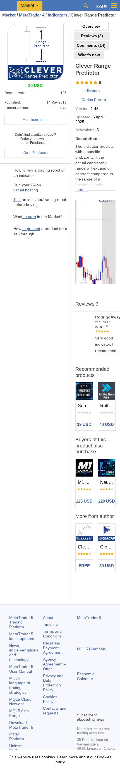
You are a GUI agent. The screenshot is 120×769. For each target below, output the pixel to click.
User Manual (21, 669)
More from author (36, 120)
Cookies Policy (50, 699)
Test (17, 199)
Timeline (50, 624)
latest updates (21, 636)
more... (81, 189)
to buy (27, 170)
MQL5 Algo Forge (19, 713)
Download (21, 725)
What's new (89, 55)
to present (31, 228)
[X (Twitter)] (98, 698)
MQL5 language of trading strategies (19, 685)
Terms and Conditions (52, 633)
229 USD (106, 501)
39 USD (84, 424)
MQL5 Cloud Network (20, 701)
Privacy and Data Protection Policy (53, 683)
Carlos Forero (93, 99)
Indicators (91, 90)
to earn (29, 216)
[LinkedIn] (80, 707)
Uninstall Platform (16, 748)
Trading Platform (21, 622)
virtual (18, 190)
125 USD (84, 501)
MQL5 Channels (91, 649)
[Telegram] (89, 698)
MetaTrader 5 (89, 617)
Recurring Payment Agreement (53, 648)
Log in (101, 5)
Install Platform (16, 736)
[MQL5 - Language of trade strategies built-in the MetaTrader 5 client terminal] (8, 5)
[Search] (85, 5)
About (48, 617)
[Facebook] (80, 698)
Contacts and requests (54, 710)
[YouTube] (107, 698)
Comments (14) (91, 45)
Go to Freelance (35, 153)
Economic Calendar (85, 676)
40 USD (106, 424)
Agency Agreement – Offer (54, 664)
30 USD (106, 565)
